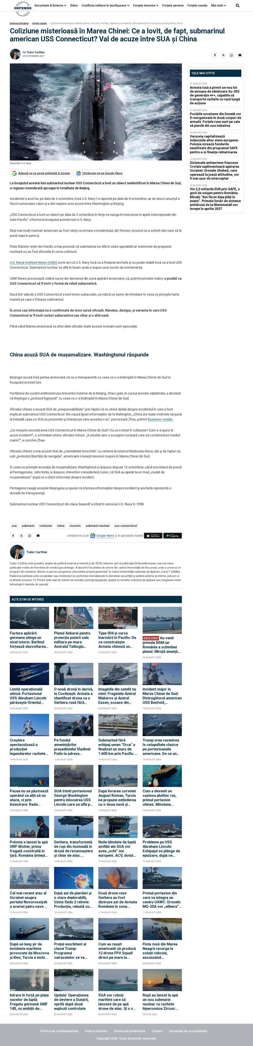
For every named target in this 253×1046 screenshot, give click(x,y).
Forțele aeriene (173, 5)
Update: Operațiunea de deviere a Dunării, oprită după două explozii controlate (71, 1002)
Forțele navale (197, 5)
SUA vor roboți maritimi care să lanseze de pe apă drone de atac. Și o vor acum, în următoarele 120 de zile (117, 1002)
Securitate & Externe (48, 5)
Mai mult (217, 5)
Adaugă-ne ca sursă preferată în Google (44, 173)
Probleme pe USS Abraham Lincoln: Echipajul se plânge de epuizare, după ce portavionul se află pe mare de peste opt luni (161, 849)
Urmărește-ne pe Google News (102, 173)
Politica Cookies (96, 1031)
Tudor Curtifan (35, 52)
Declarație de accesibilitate (188, 1031)
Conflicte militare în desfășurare (104, 5)
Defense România (19, 23)
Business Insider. (160, 419)
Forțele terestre (144, 5)
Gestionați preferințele (129, 1031)
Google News (105, 535)
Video (74, 5)
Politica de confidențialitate (59, 1031)
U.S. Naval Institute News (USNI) (33, 262)
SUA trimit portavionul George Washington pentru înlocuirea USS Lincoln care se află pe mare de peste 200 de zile (73, 798)
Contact (157, 1031)
